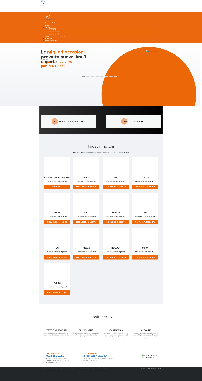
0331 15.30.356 (55, 355)
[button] (83, 76)
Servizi (47, 8)
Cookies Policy (156, 368)
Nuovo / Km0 (49, 3)
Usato (47, 6)
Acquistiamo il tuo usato (56, 36)
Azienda (50, 38)
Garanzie (52, 10)
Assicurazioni (54, 34)
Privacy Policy (145, 368)
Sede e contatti (53, 41)
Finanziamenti (54, 32)
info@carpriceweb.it (95, 355)
